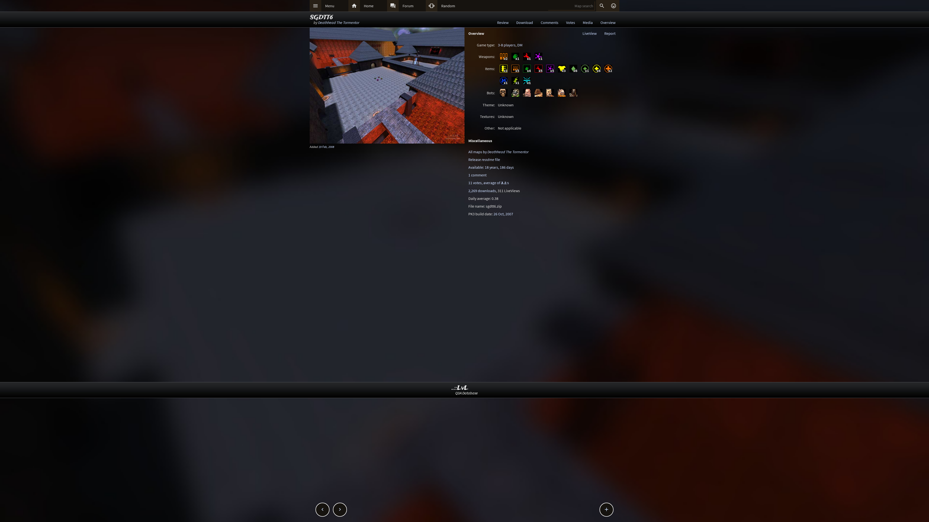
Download (524, 22)
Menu (329, 5)
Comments (549, 22)
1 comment (477, 175)
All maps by (498, 151)
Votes (570, 22)
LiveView (590, 33)
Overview (607, 22)
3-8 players (507, 45)
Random (448, 5)
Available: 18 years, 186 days (491, 167)
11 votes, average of (488, 182)
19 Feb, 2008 (326, 147)
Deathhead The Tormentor (338, 22)
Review (503, 22)
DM (520, 45)
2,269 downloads (482, 190)
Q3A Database (466, 393)
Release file (484, 159)
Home (369, 5)
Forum (408, 5)
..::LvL (460, 388)
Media (588, 22)
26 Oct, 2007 (503, 213)
